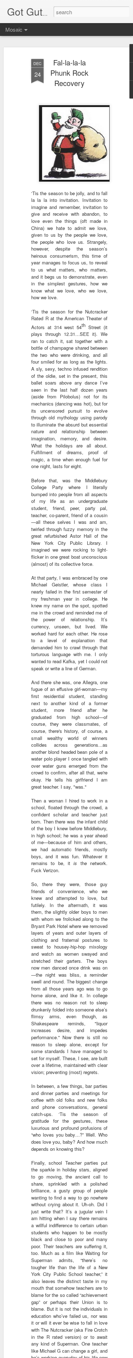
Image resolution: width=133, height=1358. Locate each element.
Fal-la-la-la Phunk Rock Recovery (69, 72)
